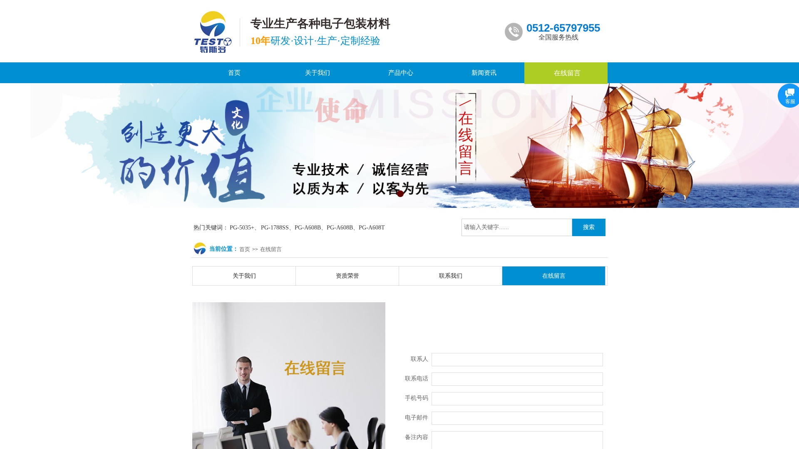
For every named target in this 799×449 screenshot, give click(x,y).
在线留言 (271, 249)
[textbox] (517, 227)
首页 (244, 249)
